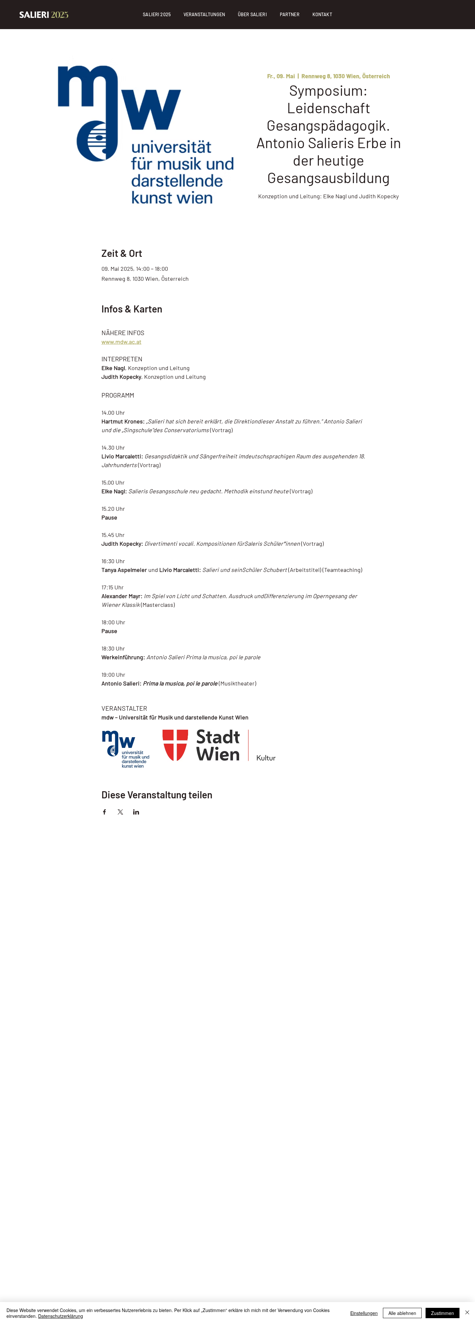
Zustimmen (442, 1313)
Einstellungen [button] (364, 1313)
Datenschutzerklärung (60, 1316)
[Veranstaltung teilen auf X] (120, 812)
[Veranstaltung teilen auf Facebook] (104, 812)
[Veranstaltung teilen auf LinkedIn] (136, 812)
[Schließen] (467, 1313)
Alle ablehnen (402, 1313)
